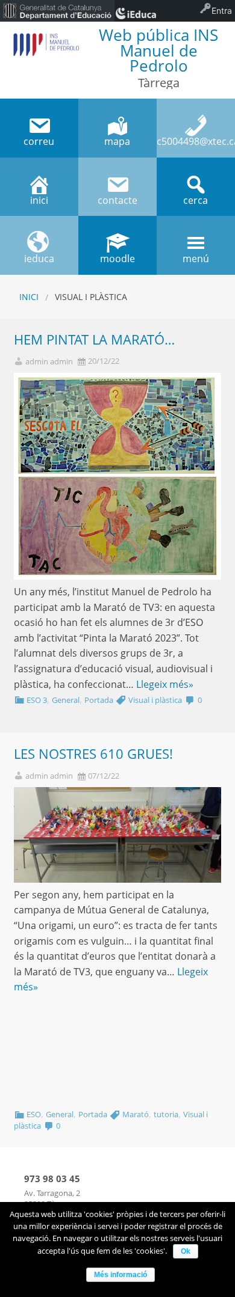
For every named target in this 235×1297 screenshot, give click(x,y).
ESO (34, 1114)
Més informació (120, 1275)
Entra (222, 10)
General (66, 699)
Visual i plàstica (155, 699)
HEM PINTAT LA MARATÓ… (94, 339)
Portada (98, 699)
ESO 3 (37, 699)
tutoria (166, 1114)
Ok (185, 1251)
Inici (29, 296)
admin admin (49, 362)
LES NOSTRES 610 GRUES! (93, 753)
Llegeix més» (164, 684)
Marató (135, 1114)
